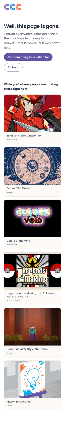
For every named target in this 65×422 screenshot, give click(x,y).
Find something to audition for (28, 57)
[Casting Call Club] (32, 7)
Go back (13, 67)
